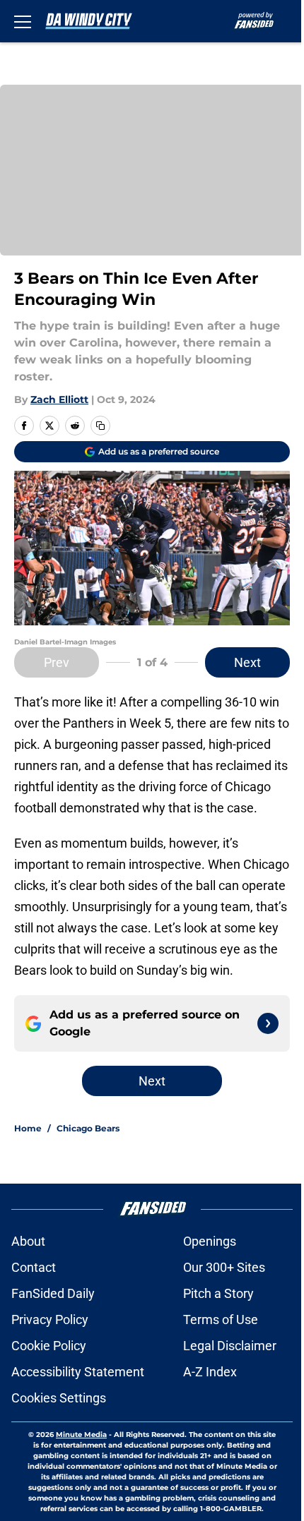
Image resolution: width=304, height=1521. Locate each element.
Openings (209, 1241)
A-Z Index (210, 1371)
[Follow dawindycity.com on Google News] (268, 1023)
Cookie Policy (48, 1345)
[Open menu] (22, 21)
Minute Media (81, 1434)
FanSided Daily (53, 1293)
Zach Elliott (59, 399)
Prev (56, 662)
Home (28, 1128)
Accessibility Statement (77, 1371)
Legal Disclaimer (229, 1345)
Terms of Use (220, 1319)
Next (247, 662)
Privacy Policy (49, 1319)
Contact (33, 1267)
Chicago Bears (88, 1128)
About (28, 1241)
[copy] (100, 425)
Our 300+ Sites (224, 1267)
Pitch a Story (218, 1293)
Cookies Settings (58, 1397)
